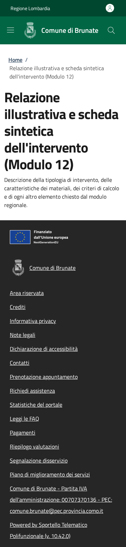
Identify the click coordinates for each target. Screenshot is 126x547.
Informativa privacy (33, 321)
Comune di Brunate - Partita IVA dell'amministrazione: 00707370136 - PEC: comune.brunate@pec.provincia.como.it (61, 499)
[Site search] (111, 30)
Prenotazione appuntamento (44, 376)
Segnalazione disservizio (39, 460)
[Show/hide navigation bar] (10, 30)
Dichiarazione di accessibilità (44, 349)
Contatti (19, 362)
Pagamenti (22, 432)
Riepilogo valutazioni (34, 446)
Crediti (18, 307)
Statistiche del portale (36, 404)
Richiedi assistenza (32, 390)
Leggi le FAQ (24, 418)
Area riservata (27, 293)
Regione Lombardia (30, 8)
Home (15, 60)
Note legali (22, 335)
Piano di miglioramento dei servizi (50, 474)
